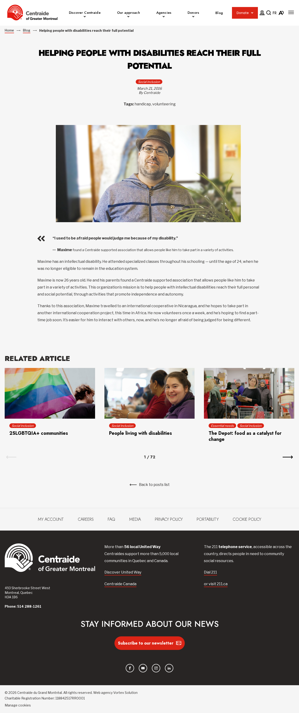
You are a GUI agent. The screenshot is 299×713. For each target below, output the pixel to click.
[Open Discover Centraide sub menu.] (84, 17)
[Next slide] (287, 457)
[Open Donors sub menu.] (193, 17)
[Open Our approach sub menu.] (128, 17)
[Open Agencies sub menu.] (163, 17)
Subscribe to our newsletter (145, 643)
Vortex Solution (125, 693)
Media (135, 519)
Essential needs (222, 426)
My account (51, 519)
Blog (219, 12)
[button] (291, 12)
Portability (208, 519)
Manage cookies (18, 705)
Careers (86, 519)
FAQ (111, 519)
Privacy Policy (169, 519)
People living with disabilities (140, 433)
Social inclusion (149, 82)
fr (275, 13)
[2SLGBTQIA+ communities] (50, 393)
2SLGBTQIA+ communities (38, 433)
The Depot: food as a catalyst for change (245, 436)
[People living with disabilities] (149, 393)
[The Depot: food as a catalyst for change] (249, 393)
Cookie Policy (247, 519)
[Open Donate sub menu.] (252, 13)
